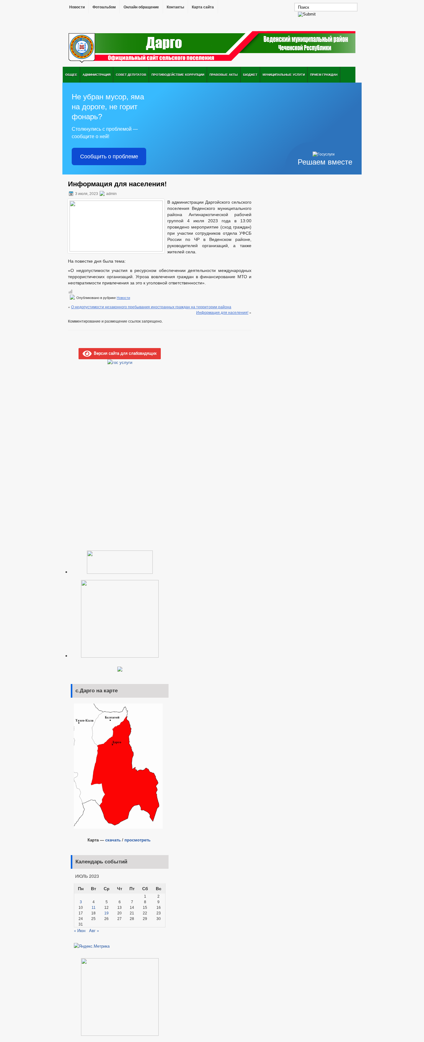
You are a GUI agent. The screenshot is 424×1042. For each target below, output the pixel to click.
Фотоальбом (104, 7)
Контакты (175, 7)
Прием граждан (323, 74)
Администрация (97, 74)
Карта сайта (203, 7)
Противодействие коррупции (177, 74)
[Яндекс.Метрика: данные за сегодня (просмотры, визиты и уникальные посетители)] (92, 946)
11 (94, 907)
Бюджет (250, 74)
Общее (71, 74)
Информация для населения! (222, 312)
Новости (77, 7)
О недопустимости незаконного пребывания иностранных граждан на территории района (151, 306)
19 (106, 913)
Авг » (94, 930)
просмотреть (137, 840)
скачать (113, 840)
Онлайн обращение (141, 7)
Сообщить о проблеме (109, 156)
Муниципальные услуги (284, 74)
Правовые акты (224, 74)
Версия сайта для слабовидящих (124, 353)
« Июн (79, 930)
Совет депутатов (131, 74)
